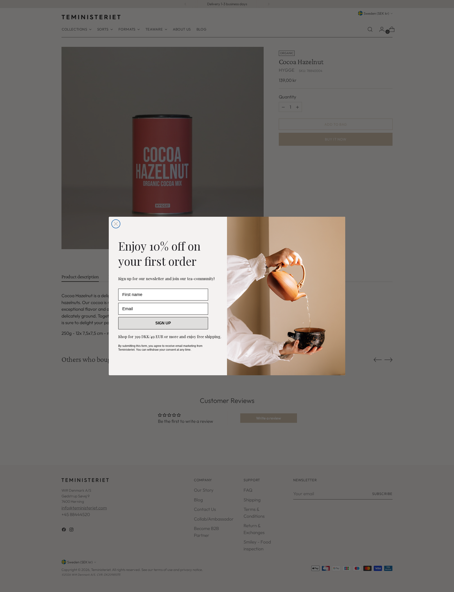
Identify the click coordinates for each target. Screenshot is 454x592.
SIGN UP (163, 323)
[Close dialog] (116, 224)
